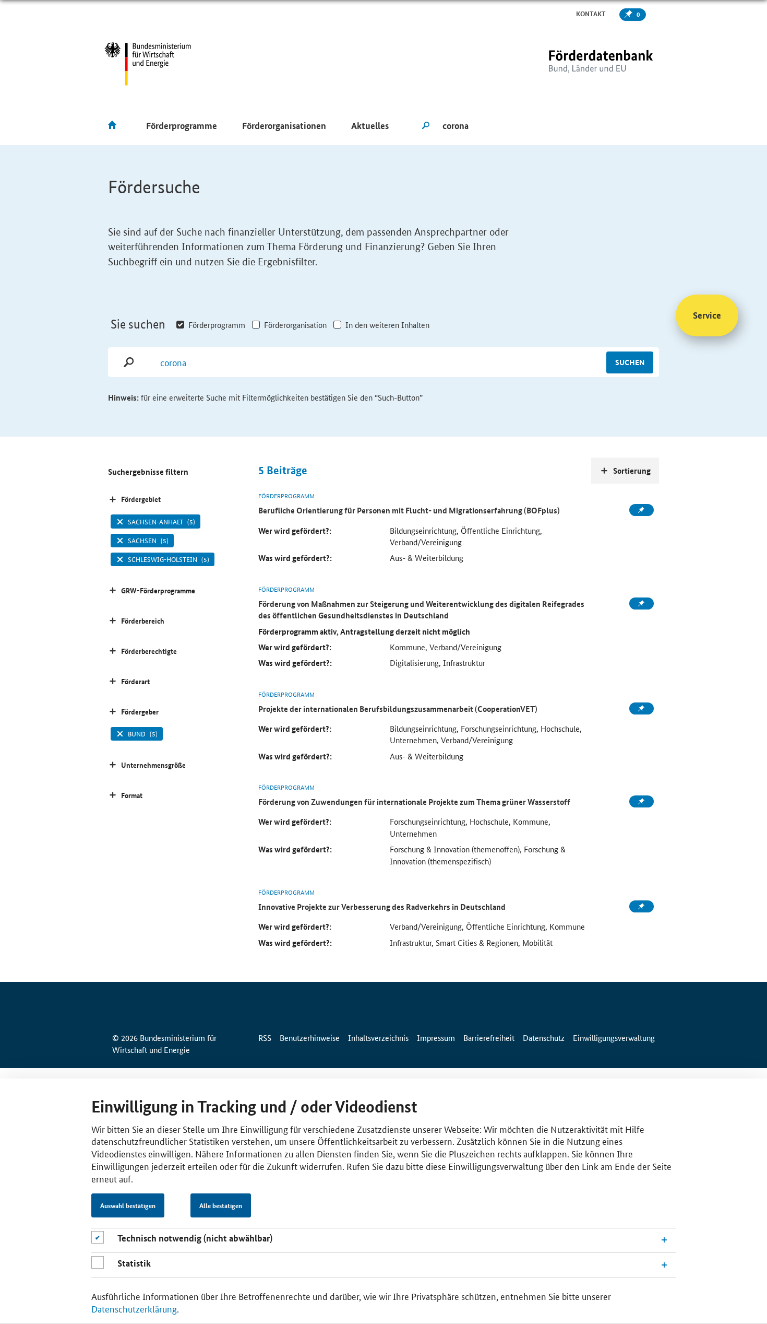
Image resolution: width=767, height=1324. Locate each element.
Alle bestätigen (220, 1205)
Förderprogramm (216, 324)
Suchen (629, 362)
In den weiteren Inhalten (387, 324)
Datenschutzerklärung (134, 1308)
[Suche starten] (426, 125)
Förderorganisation (295, 324)
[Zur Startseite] (579, 64)
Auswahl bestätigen (127, 1205)
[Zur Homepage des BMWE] (147, 64)
